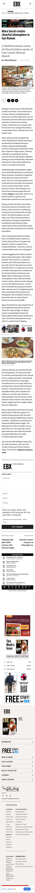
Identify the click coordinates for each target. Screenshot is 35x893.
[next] (5, 13)
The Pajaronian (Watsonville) (24, 832)
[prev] (3, 13)
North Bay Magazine (9, 846)
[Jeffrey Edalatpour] (7, 466)
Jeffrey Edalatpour (10, 60)
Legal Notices (10, 864)
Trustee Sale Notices (9, 879)
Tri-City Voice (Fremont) (22, 834)
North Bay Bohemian (9, 828)
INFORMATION (6, 742)
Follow (29, 665)
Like (30, 662)
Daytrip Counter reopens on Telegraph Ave (26, 542)
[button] (30, 4)
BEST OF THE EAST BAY (9, 770)
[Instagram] (6, 795)
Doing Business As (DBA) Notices (10, 874)
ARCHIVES (20, 719)
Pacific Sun (9, 832)
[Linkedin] (16, 100)
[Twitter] (12, 100)
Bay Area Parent (8, 838)
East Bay (8, 842)
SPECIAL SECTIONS (8, 779)
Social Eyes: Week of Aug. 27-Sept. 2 (18, 13)
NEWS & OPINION (7, 757)
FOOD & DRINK (6, 766)
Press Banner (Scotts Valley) (23, 827)
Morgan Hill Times (21, 824)
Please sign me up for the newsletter (12, 519)
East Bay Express (8, 813)
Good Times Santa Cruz (9, 818)
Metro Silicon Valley (10, 823)
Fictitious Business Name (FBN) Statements (9, 868)
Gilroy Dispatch (20, 812)
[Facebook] (8, 100)
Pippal (10, 194)
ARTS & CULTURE (7, 762)
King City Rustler (20, 819)
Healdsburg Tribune (21, 814)
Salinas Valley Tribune (22, 829)
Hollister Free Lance (21, 817)
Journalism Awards (21, 861)
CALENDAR (5, 775)
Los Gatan (18, 822)
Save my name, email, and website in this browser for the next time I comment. (16, 512)
